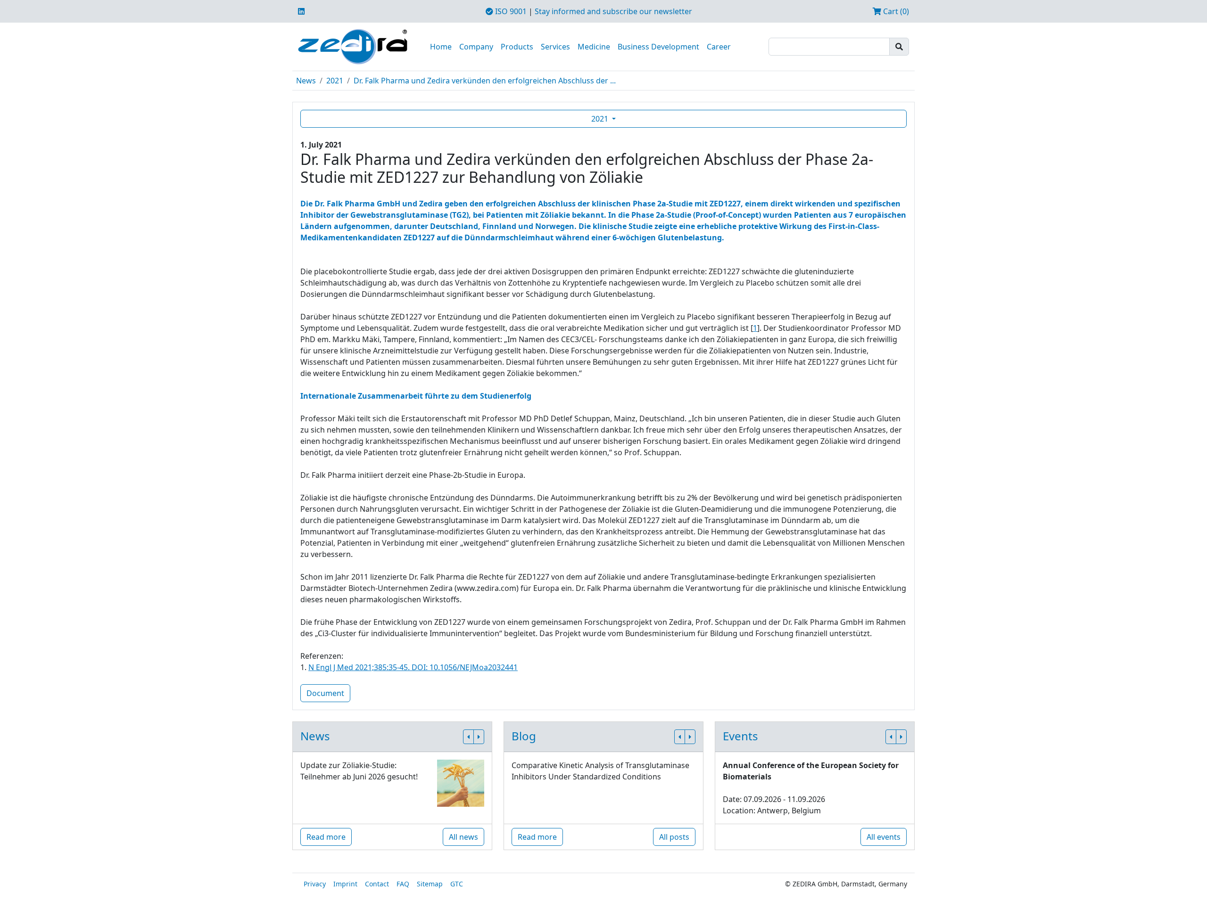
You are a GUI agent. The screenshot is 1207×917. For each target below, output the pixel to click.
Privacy (315, 883)
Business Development (658, 46)
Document (325, 693)
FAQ (403, 883)
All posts (674, 837)
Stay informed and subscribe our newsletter (613, 11)
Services (555, 46)
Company (476, 46)
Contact (377, 883)
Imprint (345, 883)
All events (884, 837)
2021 (334, 80)
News (306, 80)
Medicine (594, 46)
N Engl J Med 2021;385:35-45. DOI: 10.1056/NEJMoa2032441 (413, 667)
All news (463, 837)
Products (517, 46)
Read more (326, 837)
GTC (456, 883)
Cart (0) (895, 11)
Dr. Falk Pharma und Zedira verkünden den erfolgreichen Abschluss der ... (485, 80)
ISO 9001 (510, 11)
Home (441, 46)
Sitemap (430, 883)
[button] (468, 736)
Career (719, 46)
